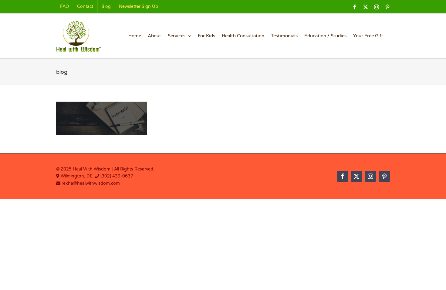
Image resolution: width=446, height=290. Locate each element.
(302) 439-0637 (116, 176)
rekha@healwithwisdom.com (90, 183)
